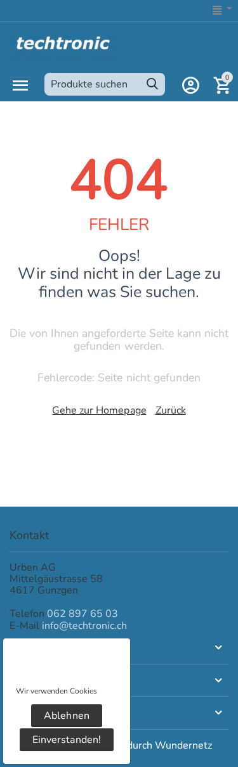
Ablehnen (66, 716)
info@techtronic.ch (84, 626)
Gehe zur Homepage (99, 410)
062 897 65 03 (82, 614)
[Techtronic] (63, 46)
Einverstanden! (66, 740)
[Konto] (190, 85)
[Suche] (152, 84)
